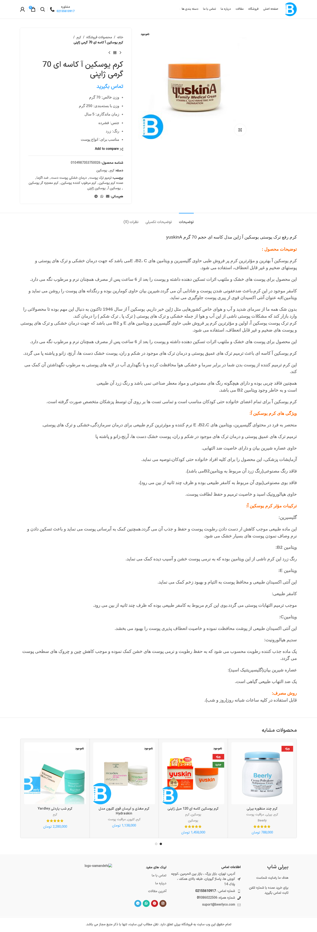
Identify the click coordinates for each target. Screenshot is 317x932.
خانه (120, 37)
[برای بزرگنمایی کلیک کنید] (240, 130)
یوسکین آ (114, 188)
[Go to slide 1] (161, 844)
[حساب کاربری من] (22, 9)
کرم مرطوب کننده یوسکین (78, 183)
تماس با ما (159, 875)
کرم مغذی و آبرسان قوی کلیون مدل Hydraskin (124, 811)
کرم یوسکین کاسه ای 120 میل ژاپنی (193, 808)
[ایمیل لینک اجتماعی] (108, 196)
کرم (79, 37)
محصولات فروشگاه (99, 37)
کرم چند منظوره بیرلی (262, 808)
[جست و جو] (42, 9)
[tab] (186, 220)
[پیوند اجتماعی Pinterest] (154, 903)
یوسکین (101, 170)
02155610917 (205, 891)
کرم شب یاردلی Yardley (55, 808)
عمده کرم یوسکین (111, 183)
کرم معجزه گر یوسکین (43, 183)
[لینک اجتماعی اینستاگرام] (162, 903)
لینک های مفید (156, 867)
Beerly (262, 821)
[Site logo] (290, 9)
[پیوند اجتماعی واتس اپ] (102, 196)
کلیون (131, 819)
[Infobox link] (62, 9)
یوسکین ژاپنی (96, 188)
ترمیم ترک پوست (100, 178)
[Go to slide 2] (156, 844)
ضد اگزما (43, 178)
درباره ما (160, 883)
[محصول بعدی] (109, 53)
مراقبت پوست (255, 815)
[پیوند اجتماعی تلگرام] (96, 196)
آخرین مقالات (157, 891)
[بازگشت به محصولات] (115, 53)
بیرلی (269, 815)
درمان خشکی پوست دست (69, 178)
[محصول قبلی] (120, 53)
